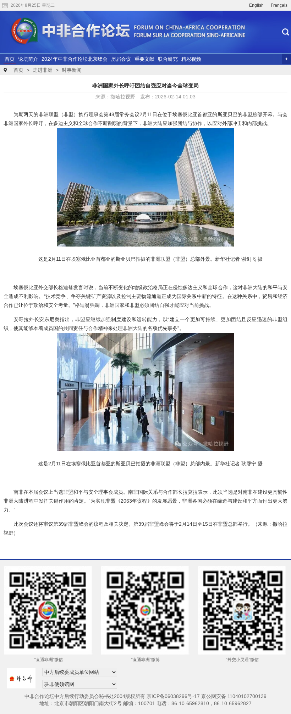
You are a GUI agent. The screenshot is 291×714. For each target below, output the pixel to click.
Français (279, 5)
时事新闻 (72, 70)
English (256, 5)
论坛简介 (28, 59)
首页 (10, 59)
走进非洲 (43, 70)
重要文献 (144, 59)
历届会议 (121, 59)
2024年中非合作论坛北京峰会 (75, 59)
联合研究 (168, 59)
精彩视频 (191, 59)
